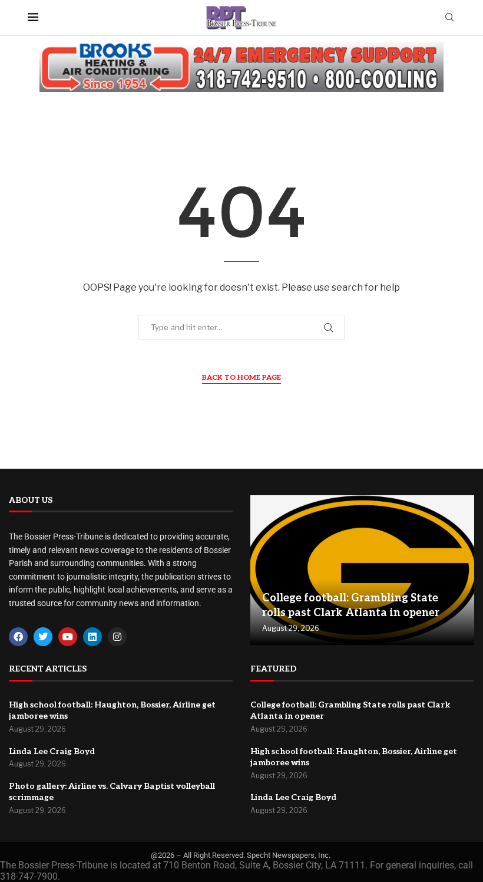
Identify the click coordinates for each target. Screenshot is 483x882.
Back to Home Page (241, 377)
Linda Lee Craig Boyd (52, 751)
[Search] (449, 18)
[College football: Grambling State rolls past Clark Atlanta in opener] (362, 570)
